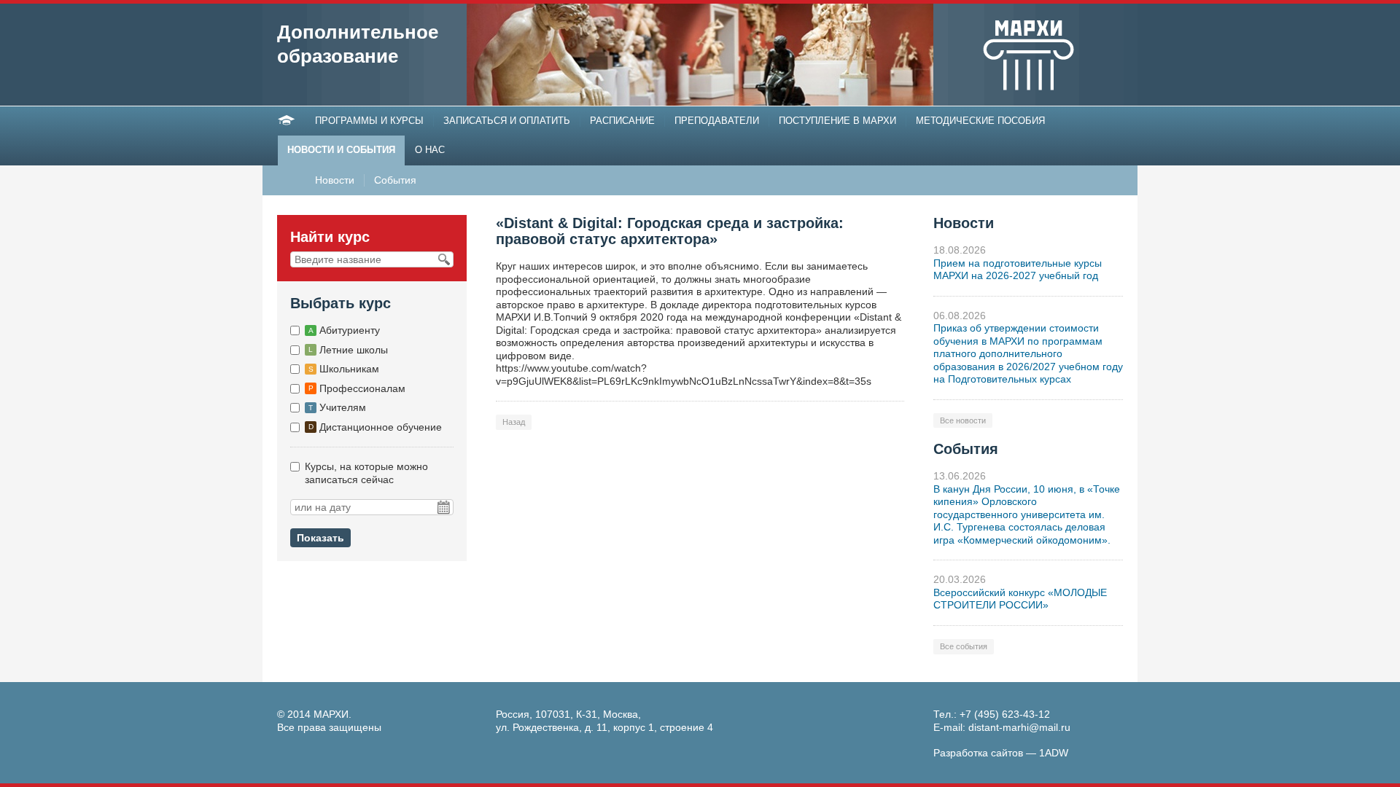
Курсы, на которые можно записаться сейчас (366, 473)
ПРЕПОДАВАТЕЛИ (716, 120)
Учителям (337, 407)
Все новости (963, 420)
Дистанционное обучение (375, 427)
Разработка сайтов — (1000, 753)
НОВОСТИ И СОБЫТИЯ (341, 149)
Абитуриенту (344, 330)
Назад (513, 422)
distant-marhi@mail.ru (1019, 727)
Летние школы (348, 350)
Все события (963, 646)
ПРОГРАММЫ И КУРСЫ (369, 120)
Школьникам (343, 369)
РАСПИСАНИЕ (622, 120)
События (395, 180)
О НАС (430, 149)
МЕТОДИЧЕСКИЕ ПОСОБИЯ (980, 120)
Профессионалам (356, 388)
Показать (320, 538)
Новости (334, 180)
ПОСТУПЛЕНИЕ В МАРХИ (837, 120)
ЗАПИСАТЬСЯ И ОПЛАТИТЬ (506, 120)
